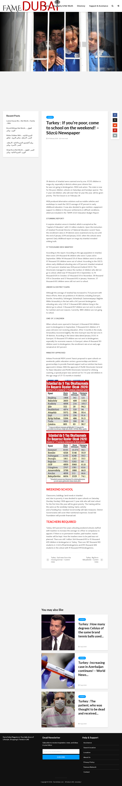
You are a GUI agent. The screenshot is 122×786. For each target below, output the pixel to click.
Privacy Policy (89, 762)
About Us (87, 757)
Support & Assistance (98, 6)
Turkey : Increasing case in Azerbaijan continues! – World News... (91, 669)
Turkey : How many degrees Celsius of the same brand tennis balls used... (91, 630)
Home (46, 6)
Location (87, 752)
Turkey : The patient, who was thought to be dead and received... (91, 707)
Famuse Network (90, 767)
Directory (81, 6)
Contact (87, 772)
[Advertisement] (61, 91)
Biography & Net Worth (63, 6)
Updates (50, 117)
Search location (90, 747)
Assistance (88, 743)
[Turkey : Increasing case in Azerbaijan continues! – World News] (58, 671)
